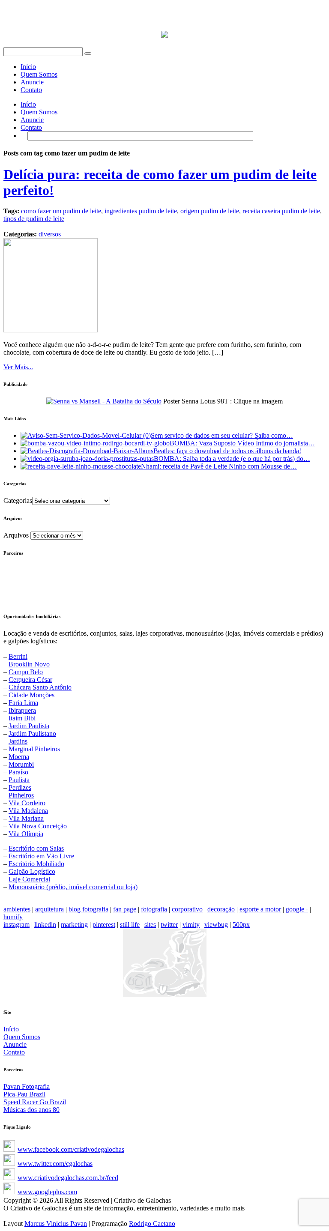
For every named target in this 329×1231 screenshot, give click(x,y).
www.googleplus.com (47, 1191)
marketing (74, 924)
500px (241, 924)
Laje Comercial (29, 879)
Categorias (17, 500)
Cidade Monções (31, 695)
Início (28, 66)
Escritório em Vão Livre (41, 856)
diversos (50, 234)
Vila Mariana (26, 818)
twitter (169, 924)
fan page (124, 909)
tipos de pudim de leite (33, 218)
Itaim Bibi (22, 718)
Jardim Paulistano (32, 733)
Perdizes (20, 787)
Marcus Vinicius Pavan (55, 1223)
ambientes (16, 909)
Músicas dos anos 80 (31, 1109)
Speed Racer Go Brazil (34, 1102)
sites (150, 924)
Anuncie (32, 82)
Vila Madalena (28, 810)
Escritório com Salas (36, 848)
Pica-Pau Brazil (24, 1094)
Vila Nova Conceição (38, 826)
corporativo (187, 909)
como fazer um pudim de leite (61, 211)
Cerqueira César (30, 679)
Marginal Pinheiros (34, 749)
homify (13, 916)
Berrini (18, 656)
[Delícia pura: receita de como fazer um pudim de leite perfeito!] (50, 330)
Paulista (19, 779)
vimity (191, 924)
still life (130, 924)
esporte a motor (260, 909)
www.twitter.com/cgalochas (55, 1163)
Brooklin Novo (29, 664)
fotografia (154, 909)
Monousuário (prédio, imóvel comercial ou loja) (73, 886)
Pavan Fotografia (26, 1086)
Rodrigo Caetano (152, 1223)
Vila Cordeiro (27, 803)
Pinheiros (21, 795)
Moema (19, 756)
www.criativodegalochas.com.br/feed (68, 1177)
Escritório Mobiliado (36, 863)
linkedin (45, 924)
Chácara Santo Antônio (40, 687)
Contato (31, 89)
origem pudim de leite (209, 211)
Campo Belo (26, 671)
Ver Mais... (18, 366)
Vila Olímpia (26, 833)
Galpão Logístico (32, 871)
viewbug (216, 924)
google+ (297, 909)
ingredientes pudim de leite (141, 211)
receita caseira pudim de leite (281, 211)
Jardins (18, 741)
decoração (221, 909)
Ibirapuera (22, 710)
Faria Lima (23, 702)
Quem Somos (39, 74)
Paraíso (18, 772)
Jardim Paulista (29, 725)
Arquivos (16, 535)
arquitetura (49, 909)
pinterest (104, 924)
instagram (16, 924)
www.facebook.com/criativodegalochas (71, 1149)
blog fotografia (88, 909)
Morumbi (21, 764)
